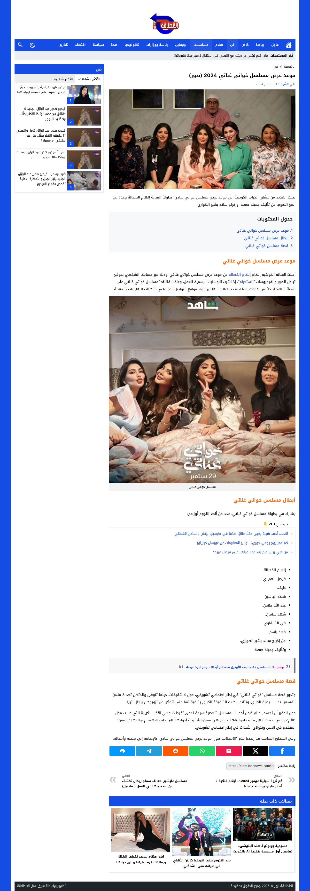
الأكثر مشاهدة (89, 79)
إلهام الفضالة (240, 274)
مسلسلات (201, 45)
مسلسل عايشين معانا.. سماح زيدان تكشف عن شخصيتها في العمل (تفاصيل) (154, 781)
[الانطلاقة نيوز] (155, 25)
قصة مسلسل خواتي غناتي (269, 245)
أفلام (219, 45)
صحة (114, 45)
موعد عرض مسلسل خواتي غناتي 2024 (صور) (242, 75)
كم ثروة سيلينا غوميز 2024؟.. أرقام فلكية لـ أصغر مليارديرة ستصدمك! (249, 781)
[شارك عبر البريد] (228, 751)
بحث (20, 45)
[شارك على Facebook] (282, 751)
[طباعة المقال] (122, 751)
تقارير (64, 45)
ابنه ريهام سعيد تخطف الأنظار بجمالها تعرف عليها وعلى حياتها (140, 859)
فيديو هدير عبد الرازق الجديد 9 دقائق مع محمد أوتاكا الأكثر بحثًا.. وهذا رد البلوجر (43, 114)
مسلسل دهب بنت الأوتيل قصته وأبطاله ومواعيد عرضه (227, 667)
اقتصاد (80, 45)
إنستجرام (246, 281)
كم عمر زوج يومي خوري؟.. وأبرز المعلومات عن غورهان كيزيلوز (242, 543)
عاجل (275, 45)
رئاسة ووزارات (157, 45)
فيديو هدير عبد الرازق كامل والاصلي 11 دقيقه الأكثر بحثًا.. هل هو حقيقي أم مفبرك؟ (41, 135)
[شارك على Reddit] (175, 751)
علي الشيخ (288, 84)
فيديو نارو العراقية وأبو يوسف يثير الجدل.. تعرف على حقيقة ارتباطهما (41, 89)
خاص (245, 45)
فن (232, 45)
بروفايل (180, 45)
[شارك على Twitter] (255, 751)
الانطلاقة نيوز (283, 886)
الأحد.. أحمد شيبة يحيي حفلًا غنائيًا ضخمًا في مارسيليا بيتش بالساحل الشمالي (231, 533)
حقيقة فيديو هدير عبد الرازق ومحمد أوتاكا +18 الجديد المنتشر (41, 154)
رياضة (260, 45)
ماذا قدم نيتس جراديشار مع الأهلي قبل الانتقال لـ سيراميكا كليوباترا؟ (220, 56)
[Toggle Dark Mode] (32, 45)
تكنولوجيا (131, 45)
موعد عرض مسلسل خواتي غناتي (265, 230)
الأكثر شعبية (63, 79)
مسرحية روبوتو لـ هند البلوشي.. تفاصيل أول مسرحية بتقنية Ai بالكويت (262, 848)
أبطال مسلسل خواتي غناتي (268, 238)
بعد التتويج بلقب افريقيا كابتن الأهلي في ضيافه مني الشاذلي (202, 863)
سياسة (98, 45)
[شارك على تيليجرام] (149, 751)
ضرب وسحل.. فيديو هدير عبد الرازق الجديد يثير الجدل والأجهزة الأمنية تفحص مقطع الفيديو (42, 179)
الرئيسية (289, 45)
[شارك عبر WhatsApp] (202, 751)
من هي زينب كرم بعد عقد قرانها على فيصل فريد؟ (250, 552)
